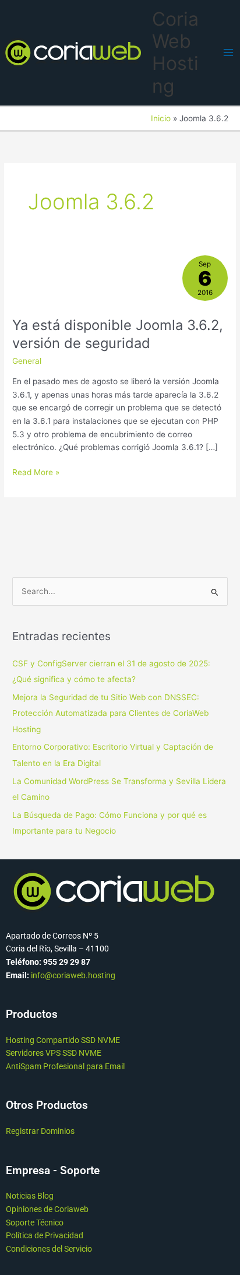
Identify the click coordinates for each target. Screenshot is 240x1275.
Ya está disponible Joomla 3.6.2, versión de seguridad (117, 334)
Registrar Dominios (40, 1131)
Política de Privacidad (44, 1235)
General (26, 361)
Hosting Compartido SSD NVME (63, 1040)
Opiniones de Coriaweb (47, 1209)
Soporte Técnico (34, 1222)
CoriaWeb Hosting (175, 52)
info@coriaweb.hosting (73, 975)
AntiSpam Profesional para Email (65, 1066)
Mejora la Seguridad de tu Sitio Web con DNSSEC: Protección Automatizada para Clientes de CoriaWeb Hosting (110, 713)
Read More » (35, 471)
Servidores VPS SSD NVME (53, 1053)
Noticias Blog (30, 1195)
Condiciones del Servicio (49, 1248)
